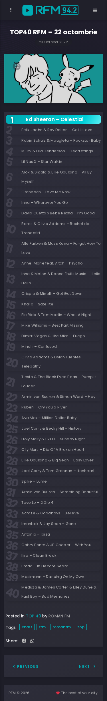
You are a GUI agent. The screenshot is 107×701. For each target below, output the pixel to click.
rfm (42, 627)
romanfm (62, 627)
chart (27, 627)
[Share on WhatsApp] (32, 641)
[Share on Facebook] (24, 641)
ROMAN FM (59, 616)
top (80, 627)
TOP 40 (33, 616)
